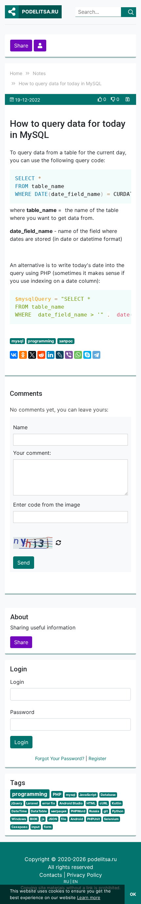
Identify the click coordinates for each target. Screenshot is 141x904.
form (47, 827)
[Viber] (69, 355)
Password (22, 712)
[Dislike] (113, 99)
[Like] (100, 99)
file (63, 819)
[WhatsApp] (78, 355)
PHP (57, 794)
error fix (48, 803)
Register (97, 758)
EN (75, 881)
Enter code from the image (46, 504)
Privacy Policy (84, 875)
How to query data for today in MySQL (60, 83)
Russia (94, 811)
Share (21, 45)
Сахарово (19, 827)
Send (23, 562)
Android (76, 819)
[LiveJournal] (60, 355)
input (35, 827)
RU (66, 881)
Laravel (32, 803)
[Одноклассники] (23, 355)
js (43, 819)
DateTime (19, 811)
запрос (66, 340)
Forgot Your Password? (60, 758)
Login (17, 682)
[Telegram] (96, 355)
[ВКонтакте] (14, 355)
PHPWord (78, 811)
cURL (104, 803)
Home (16, 73)
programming (41, 340)
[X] (32, 355)
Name (20, 427)
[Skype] (87, 355)
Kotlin (116, 803)
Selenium (111, 819)
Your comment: (32, 453)
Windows (18, 819)
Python (117, 811)
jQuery (16, 803)
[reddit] (41, 355)
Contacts (50, 875)
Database (108, 795)
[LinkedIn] (50, 355)
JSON (53, 819)
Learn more (88, 897)
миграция (59, 811)
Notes (39, 73)
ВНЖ (33, 819)
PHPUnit (93, 819)
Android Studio (71, 803)
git (106, 811)
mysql (17, 340)
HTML (91, 803)
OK (133, 894)
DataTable (39, 811)
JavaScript (87, 795)
